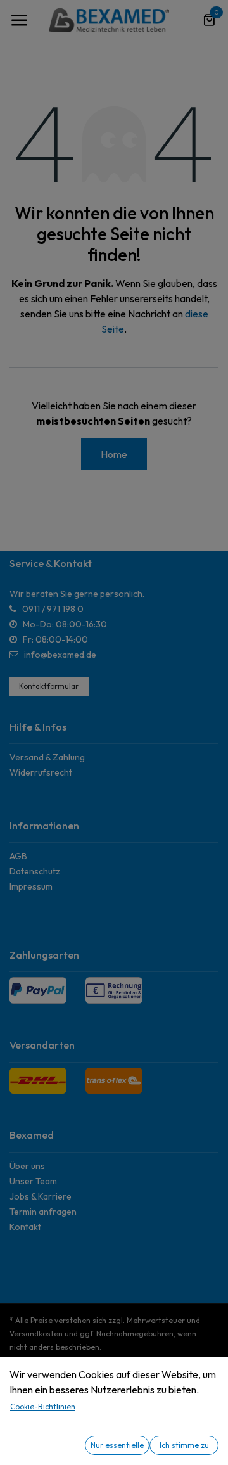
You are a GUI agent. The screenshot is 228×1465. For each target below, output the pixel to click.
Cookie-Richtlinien (42, 1406)
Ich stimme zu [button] (184, 1445)
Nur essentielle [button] (117, 1445)
